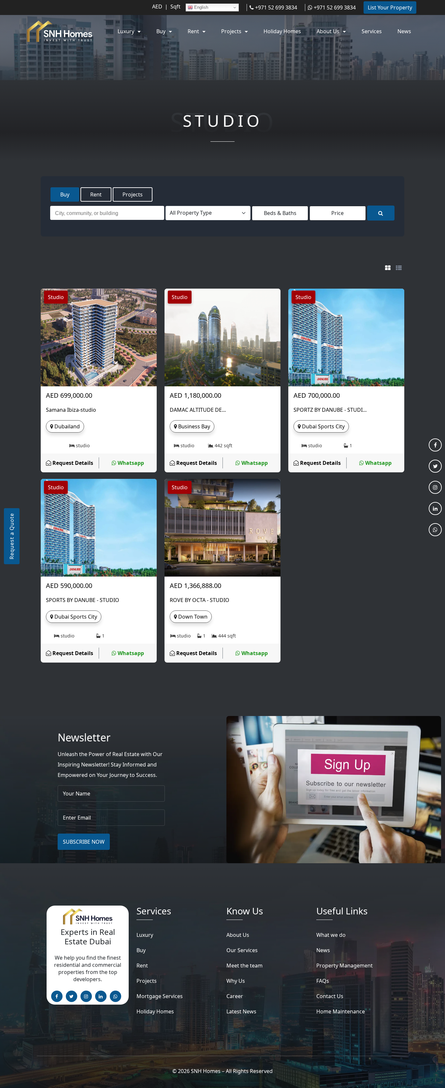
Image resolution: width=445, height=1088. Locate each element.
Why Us (235, 980)
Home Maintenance (340, 1011)
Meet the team (244, 965)
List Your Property (390, 7)
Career (234, 996)
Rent (96, 194)
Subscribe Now (84, 841)
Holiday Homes (155, 1011)
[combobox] (107, 213)
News (323, 950)
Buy (64, 194)
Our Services (242, 950)
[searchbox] (109, 214)
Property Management (344, 965)
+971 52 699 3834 (275, 7)
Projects (132, 194)
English (200, 7)
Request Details (72, 462)
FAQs (322, 980)
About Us (237, 934)
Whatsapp (130, 462)
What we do (331, 934)
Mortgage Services (159, 996)
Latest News (241, 1011)
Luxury (144, 934)
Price (337, 213)
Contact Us (329, 996)
